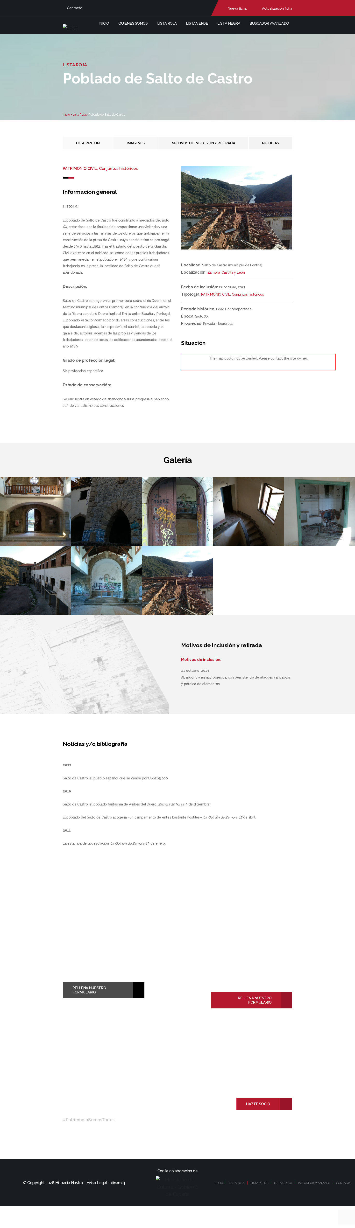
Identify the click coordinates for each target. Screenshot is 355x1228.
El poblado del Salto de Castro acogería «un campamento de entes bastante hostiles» (132, 817)
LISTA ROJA (236, 1183)
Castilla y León (233, 272)
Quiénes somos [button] (133, 23)
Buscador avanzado (269, 23)
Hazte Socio (258, 1104)
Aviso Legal (97, 1182)
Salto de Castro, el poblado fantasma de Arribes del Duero (109, 804)
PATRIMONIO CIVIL (215, 294)
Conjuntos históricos (248, 294)
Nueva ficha (237, 8)
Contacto (74, 8)
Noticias (270, 143)
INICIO (218, 1183)
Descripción (88, 143)
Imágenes (136, 143)
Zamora (213, 272)
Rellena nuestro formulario (89, 990)
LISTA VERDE (259, 1183)
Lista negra (228, 23)
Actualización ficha (277, 8)
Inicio (104, 23)
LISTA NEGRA (283, 1183)
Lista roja (167, 23)
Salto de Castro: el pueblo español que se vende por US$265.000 (115, 778)
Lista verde (197, 23)
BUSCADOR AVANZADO (314, 1183)
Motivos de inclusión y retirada (203, 143)
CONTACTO (343, 1183)
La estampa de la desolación (86, 843)
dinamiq (118, 1182)
